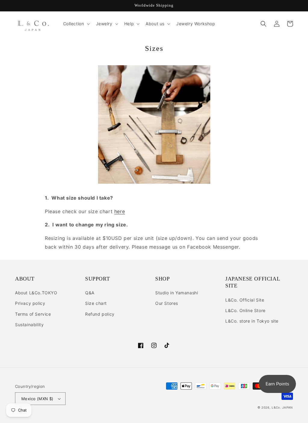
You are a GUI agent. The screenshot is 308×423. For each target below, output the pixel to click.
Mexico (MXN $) (37, 398)
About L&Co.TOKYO (36, 292)
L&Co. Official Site (244, 299)
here (119, 211)
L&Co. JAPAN (282, 407)
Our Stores (166, 303)
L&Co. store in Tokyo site (252, 320)
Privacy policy (30, 303)
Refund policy (100, 314)
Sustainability (29, 324)
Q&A (89, 292)
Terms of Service (33, 314)
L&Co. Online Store (245, 310)
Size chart (96, 303)
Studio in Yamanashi (176, 292)
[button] (76, 23)
